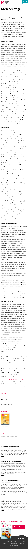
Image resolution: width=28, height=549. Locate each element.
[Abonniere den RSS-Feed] (24, 538)
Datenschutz (5, 543)
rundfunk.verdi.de (14, 543)
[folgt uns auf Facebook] (19, 538)
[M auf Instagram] (22, 538)
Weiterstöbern (18, 527)
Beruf (8, 436)
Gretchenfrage (13, 436)
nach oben (23, 387)
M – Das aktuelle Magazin (11, 521)
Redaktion (17, 541)
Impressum (4, 541)
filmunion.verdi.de (14, 545)
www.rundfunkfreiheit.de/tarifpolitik (13, 379)
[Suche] (14, 538)
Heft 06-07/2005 (4, 426)
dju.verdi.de (21, 543)
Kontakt (23, 541)
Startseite (3, 436)
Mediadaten (11, 541)
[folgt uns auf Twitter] (20, 538)
